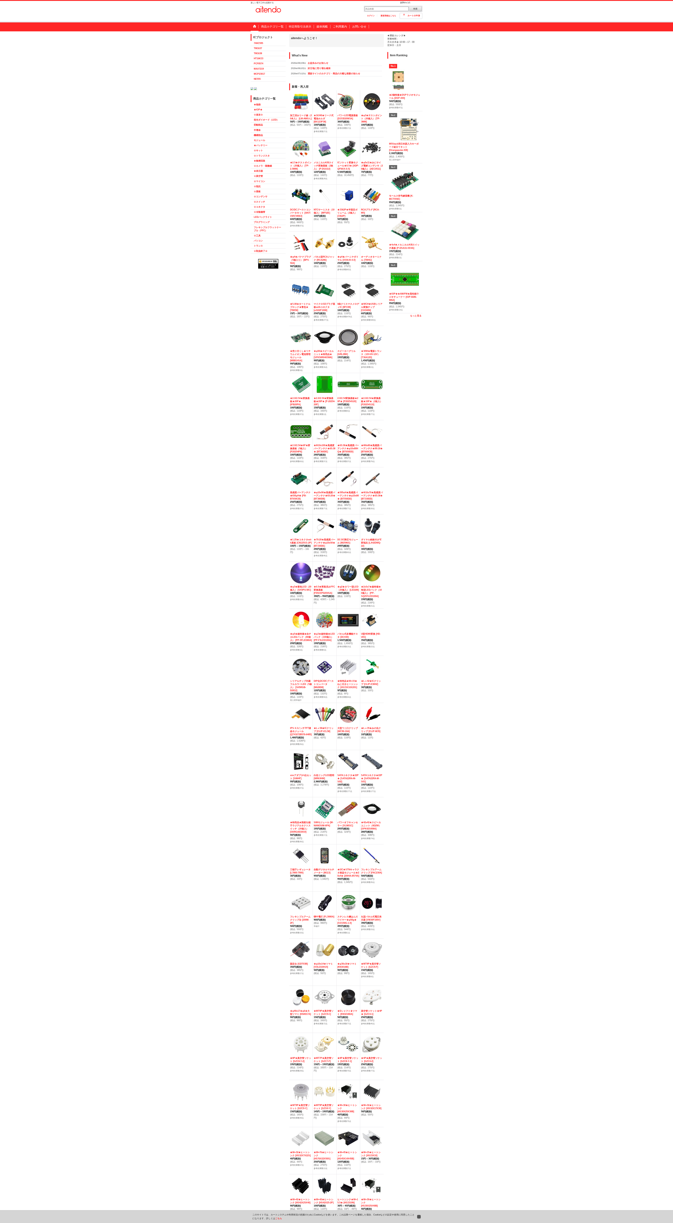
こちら (278, 1218)
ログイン (371, 16)
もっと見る (416, 315)
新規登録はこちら (388, 16)
